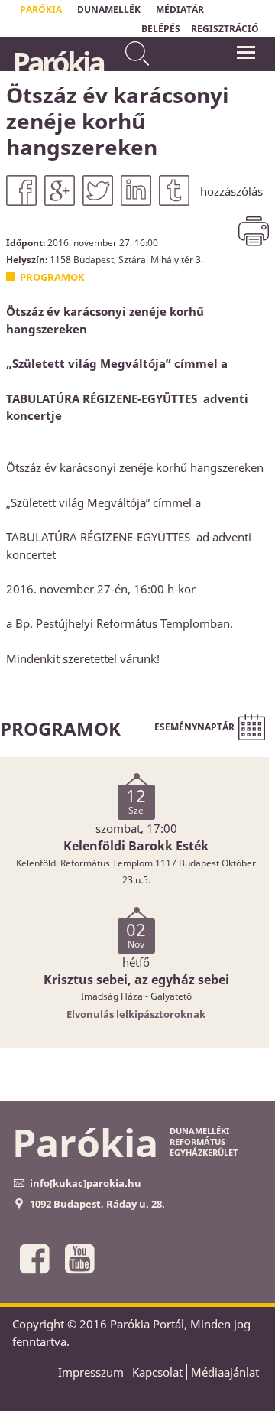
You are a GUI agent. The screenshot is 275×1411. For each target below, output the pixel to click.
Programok (52, 277)
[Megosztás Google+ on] (59, 190)
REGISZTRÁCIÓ (225, 28)
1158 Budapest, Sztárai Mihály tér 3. (126, 259)
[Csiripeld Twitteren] (97, 190)
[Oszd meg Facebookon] (21, 190)
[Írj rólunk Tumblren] (174, 190)
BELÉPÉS (160, 28)
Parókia (57, 62)
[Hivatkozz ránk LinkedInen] (136, 190)
